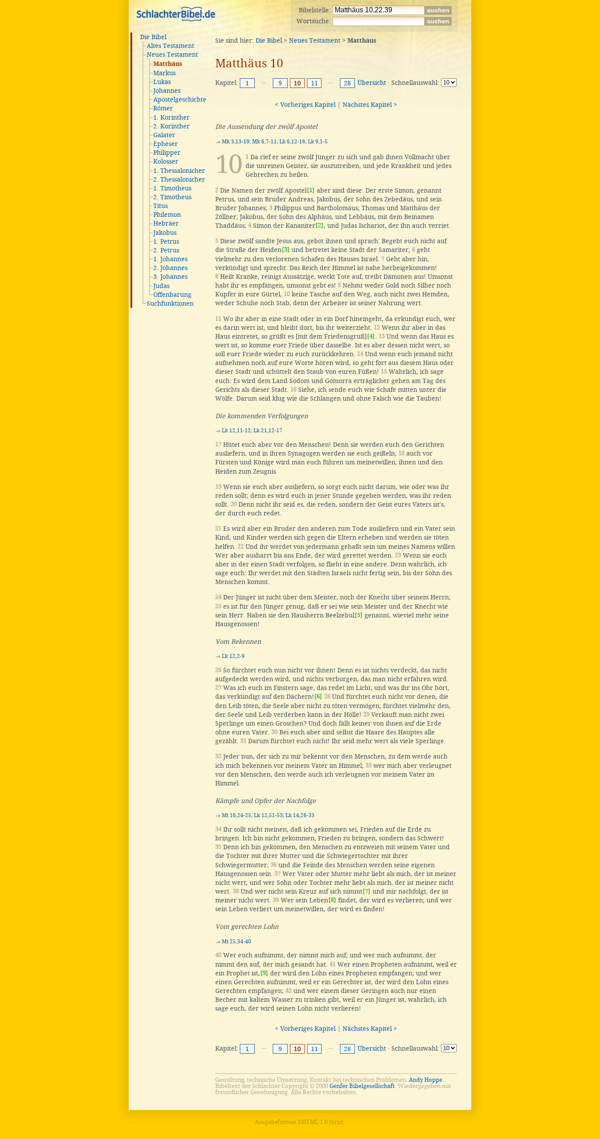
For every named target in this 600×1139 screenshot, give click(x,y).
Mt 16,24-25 (236, 815)
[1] (310, 190)
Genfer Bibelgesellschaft (362, 1086)
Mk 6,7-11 (264, 142)
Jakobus (165, 232)
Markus (164, 73)
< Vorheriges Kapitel (305, 104)
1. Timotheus (172, 188)
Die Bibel (153, 36)
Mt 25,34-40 (236, 941)
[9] (264, 973)
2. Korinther (171, 126)
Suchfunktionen (170, 303)
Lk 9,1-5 (318, 142)
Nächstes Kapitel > (370, 104)
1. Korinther (171, 117)
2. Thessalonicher (179, 179)
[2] (319, 225)
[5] (358, 615)
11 (314, 83)
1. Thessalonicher (179, 170)
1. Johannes (170, 259)
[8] (332, 900)
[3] (285, 249)
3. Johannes (170, 276)
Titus (160, 205)
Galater (164, 135)
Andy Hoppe (425, 1080)
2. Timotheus (172, 197)
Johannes (167, 90)
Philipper (167, 152)
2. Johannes (170, 267)
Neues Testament (172, 54)
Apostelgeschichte (179, 99)
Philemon (167, 214)
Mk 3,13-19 (235, 142)
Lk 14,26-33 (300, 815)
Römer (163, 108)
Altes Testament (170, 45)
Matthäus (167, 64)
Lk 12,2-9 (233, 656)
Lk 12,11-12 (236, 430)
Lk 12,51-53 (268, 815)
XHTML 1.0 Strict (320, 1122)
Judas (161, 285)
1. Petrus (166, 241)
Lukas (162, 81)
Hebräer (166, 223)
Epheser (165, 143)
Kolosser (165, 161)
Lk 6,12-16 (292, 142)
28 (347, 83)
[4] (371, 336)
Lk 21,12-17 (267, 430)
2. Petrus (166, 250)
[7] (366, 891)
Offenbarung (172, 294)
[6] (318, 696)
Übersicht (372, 82)
